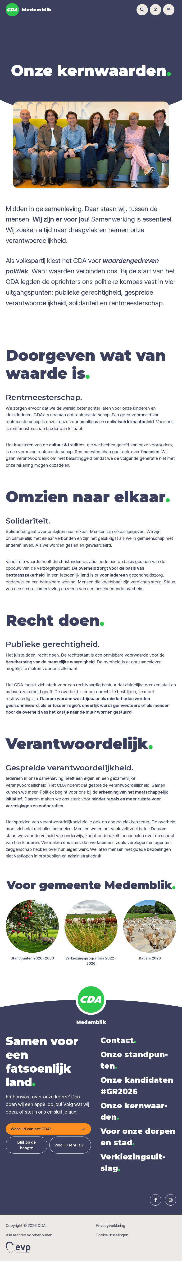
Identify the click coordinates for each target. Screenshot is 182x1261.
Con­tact (118, 1040)
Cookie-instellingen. (112, 1235)
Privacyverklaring (110, 1225)
